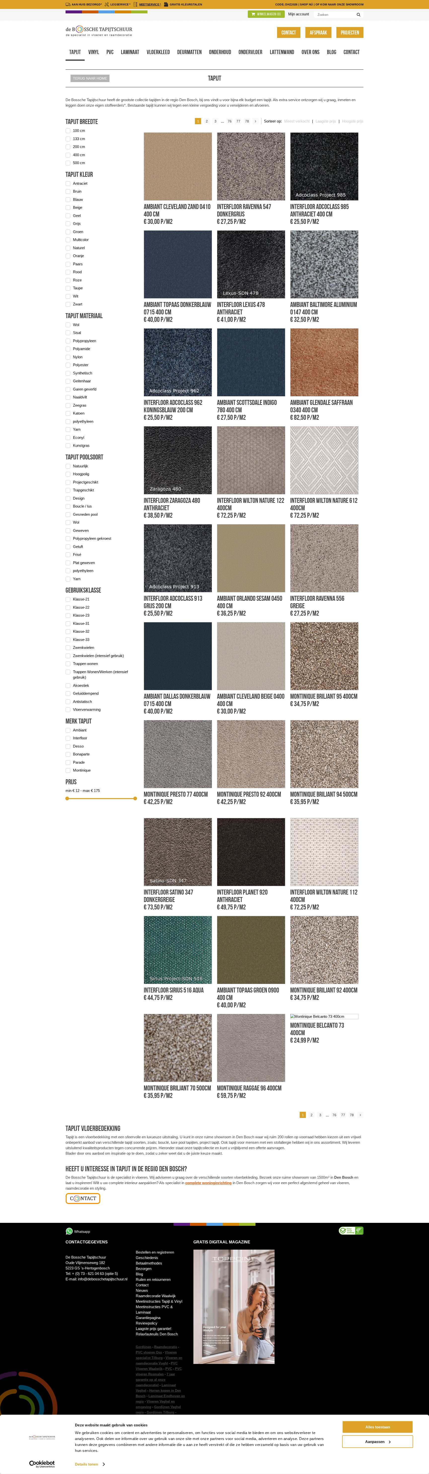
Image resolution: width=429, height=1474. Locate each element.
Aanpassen (375, 1441)
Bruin (77, 191)
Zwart (77, 304)
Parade (79, 762)
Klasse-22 (81, 607)
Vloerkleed (158, 52)
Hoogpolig (81, 474)
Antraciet (80, 183)
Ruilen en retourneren (153, 1279)
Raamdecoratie (165, 1347)
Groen (78, 232)
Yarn (76, 429)
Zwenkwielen (83, 647)
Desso (78, 746)
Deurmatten (189, 52)
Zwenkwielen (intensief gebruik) (98, 656)
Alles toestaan (377, 1427)
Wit (75, 296)
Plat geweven (84, 563)
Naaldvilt (80, 397)
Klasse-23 (81, 615)
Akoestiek (81, 685)
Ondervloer (250, 52)
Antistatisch (82, 701)
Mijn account (298, 14)
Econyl (78, 437)
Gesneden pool (85, 514)
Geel (77, 215)
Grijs (77, 223)
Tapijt (75, 52)
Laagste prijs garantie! (153, 1328)
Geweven (81, 530)
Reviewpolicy (146, 1323)
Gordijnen (143, 1347)
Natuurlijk (80, 466)
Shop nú (306, 4)
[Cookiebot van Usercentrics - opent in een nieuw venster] (42, 1464)
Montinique (82, 770)
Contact (289, 32)
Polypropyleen (84, 341)
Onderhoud (220, 52)
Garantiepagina (148, 1318)
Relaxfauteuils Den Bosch (157, 1334)
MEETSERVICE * (150, 4)
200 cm (79, 147)
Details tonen (86, 1464)
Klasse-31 (81, 623)
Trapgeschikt (83, 490)
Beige (77, 207)
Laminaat (130, 52)
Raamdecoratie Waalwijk (156, 1296)
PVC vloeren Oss (149, 1352)
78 (247, 121)
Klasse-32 (81, 631)
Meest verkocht (297, 121)
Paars (78, 264)
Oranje (78, 256)
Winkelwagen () (268, 14)
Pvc (110, 52)
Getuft (78, 546)
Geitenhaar (82, 381)
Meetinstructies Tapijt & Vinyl (159, 1301)
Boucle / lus (82, 506)
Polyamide (81, 349)
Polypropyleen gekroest (92, 538)
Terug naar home (90, 78)
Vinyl (93, 52)
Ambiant (79, 730)
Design (78, 498)
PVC (168, 1369)
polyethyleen (83, 421)
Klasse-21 (81, 599)
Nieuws (142, 1290)
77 (238, 121)
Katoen (78, 413)
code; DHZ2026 (286, 4)
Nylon (77, 357)
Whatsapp (82, 1231)
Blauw (78, 199)
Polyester (80, 365)
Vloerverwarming (87, 709)
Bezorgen (143, 1268)
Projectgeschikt (85, 482)
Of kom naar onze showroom (340, 4)
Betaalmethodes (149, 1263)
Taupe (78, 288)
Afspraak (318, 32)
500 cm (79, 163)
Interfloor (80, 738)
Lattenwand (282, 52)
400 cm (79, 155)
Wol (76, 325)
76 (230, 121)
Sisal (77, 333)
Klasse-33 (81, 639)
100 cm (79, 130)
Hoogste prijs (352, 121)
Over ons (311, 52)
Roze (77, 280)
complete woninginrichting (208, 1183)
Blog (331, 52)
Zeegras (79, 405)
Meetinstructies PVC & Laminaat (154, 1309)
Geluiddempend (86, 693)
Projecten (350, 32)
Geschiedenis (147, 1258)
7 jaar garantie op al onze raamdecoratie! (155, 1379)
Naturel (79, 248)
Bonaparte (81, 754)
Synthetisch (82, 373)
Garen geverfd (84, 389)
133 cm (79, 139)
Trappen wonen (85, 664)
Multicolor (81, 240)
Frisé (77, 554)
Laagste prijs (326, 121)
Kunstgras (81, 445)
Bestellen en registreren (155, 1252)
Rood (77, 272)
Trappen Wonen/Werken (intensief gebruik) (100, 675)
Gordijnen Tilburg (160, 1412)
